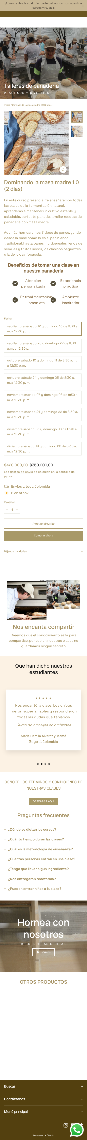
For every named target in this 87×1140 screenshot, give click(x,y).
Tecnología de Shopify (43, 1135)
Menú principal (16, 1111)
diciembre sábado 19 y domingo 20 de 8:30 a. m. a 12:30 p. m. (42, 448)
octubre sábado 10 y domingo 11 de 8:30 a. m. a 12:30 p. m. (42, 363)
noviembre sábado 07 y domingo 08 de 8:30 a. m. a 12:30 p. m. (42, 397)
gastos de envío (21, 472)
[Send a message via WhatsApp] (77, 1130)
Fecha (8, 318)
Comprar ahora (43, 535)
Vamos (46, 952)
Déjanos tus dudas (15, 551)
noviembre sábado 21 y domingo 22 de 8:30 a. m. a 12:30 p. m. (42, 414)
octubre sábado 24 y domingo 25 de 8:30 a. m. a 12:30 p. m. (41, 380)
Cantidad (9, 502)
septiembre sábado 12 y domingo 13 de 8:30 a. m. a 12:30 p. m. (42, 329)
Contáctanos (14, 1099)
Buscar (9, 1086)
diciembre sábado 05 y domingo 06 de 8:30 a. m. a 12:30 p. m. (42, 431)
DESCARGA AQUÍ (43, 801)
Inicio (7, 104)
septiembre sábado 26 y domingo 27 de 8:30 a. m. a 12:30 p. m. (41, 346)
